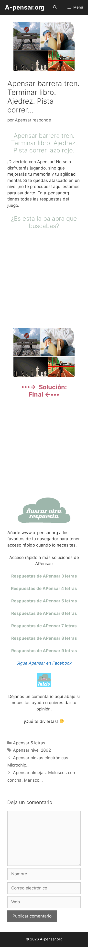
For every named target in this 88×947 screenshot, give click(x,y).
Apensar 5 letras (29, 742)
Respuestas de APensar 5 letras (44, 600)
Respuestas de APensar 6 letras (44, 613)
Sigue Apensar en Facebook (44, 663)
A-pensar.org (24, 7)
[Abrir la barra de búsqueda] (54, 7)
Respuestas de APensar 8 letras (44, 638)
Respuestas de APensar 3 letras (44, 576)
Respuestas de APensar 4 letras (44, 588)
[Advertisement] (44, 278)
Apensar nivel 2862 (32, 750)
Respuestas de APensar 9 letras (44, 650)
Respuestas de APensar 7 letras (44, 625)
